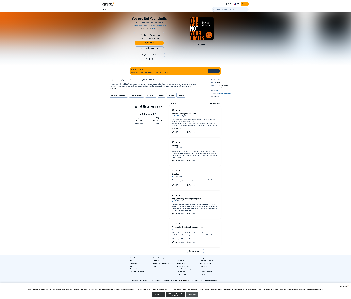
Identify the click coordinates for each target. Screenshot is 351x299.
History (202, 258)
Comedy (202, 274)
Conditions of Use (156, 280)
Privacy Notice (309, 289)
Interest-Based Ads (318, 289)
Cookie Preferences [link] (184, 280)
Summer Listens (181, 274)
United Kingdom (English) (211, 280)
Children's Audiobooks (206, 272)
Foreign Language (181, 263)
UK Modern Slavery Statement (138, 269)
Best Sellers (180, 258)
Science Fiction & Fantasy (184, 269)
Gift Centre (156, 261)
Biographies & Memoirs (206, 261)
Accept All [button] (158, 294)
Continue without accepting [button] (175, 295)
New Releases (180, 261)
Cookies (175, 280)
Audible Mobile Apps (159, 258)
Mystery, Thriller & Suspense (185, 266)
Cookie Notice (167, 289)
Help (131, 261)
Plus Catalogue (157, 266)
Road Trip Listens (181, 272)
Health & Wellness (205, 266)
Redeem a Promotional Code (161, 263)
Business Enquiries (135, 263)
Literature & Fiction (205, 269)
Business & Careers (205, 263)
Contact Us (133, 258)
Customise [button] (191, 294)
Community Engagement (137, 272)
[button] (146, 59)
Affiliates (132, 266)
